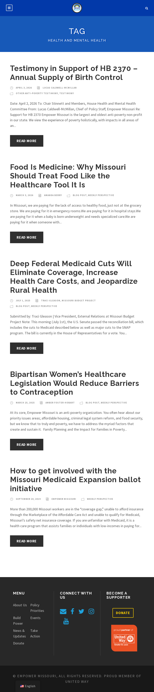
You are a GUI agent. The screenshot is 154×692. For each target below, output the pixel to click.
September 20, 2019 (28, 499)
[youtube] (66, 621)
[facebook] (72, 611)
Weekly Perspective (101, 195)
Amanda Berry (53, 195)
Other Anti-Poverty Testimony (37, 93)
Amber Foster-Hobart (60, 402)
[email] (63, 611)
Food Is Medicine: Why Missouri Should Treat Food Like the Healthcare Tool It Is (68, 176)
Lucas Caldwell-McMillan (60, 87)
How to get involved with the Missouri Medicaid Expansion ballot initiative (75, 479)
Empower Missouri (64, 499)
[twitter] (81, 611)
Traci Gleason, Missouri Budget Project (68, 300)
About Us (20, 605)
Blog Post (80, 195)
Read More (27, 140)
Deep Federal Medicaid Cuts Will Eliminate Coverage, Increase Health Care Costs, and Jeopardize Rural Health (74, 277)
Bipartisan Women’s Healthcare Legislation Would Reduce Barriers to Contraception (74, 383)
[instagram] (91, 611)
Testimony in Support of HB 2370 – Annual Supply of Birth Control (74, 73)
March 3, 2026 (24, 195)
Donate (18, 643)
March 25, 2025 (25, 402)
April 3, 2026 (24, 87)
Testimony (66, 93)
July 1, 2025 (23, 300)
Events (35, 617)
